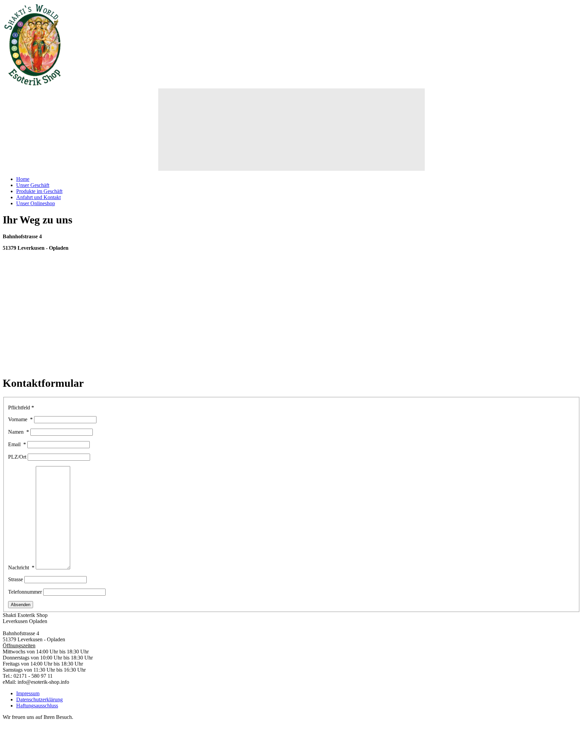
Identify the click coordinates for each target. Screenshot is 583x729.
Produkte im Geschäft (39, 191)
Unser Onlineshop (35, 203)
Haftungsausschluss (37, 705)
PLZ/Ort (18, 457)
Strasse (16, 579)
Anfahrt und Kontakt (38, 197)
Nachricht (21, 567)
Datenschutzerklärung (39, 699)
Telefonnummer (25, 592)
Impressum (27, 693)
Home (22, 179)
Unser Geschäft (32, 185)
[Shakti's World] (33, 85)
